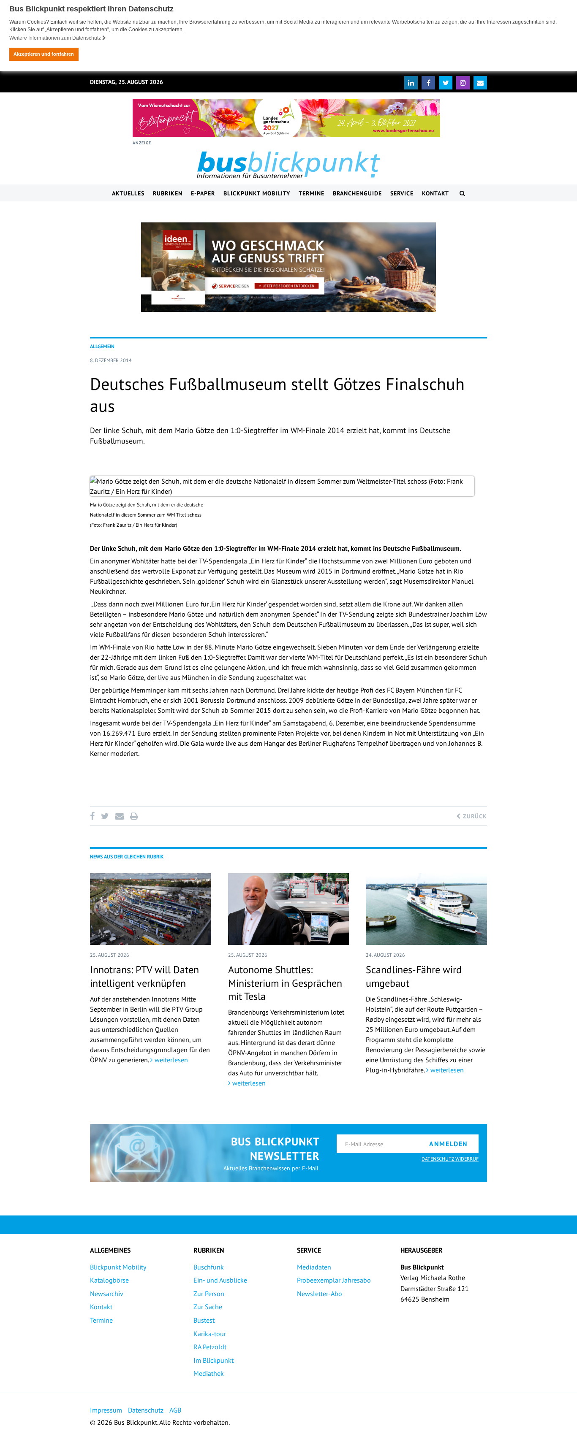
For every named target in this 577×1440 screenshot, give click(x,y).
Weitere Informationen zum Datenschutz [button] (55, 38)
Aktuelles (128, 193)
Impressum (106, 1410)
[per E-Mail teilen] (119, 816)
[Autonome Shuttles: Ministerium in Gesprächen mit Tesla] (288, 909)
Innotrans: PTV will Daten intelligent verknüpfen (144, 976)
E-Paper (203, 193)
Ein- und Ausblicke (220, 1280)
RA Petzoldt (209, 1347)
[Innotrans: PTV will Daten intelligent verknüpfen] (150, 909)
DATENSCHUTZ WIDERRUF (450, 1159)
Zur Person (208, 1293)
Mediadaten (314, 1267)
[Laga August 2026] (286, 118)
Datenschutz (145, 1410)
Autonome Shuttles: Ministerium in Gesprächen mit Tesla (285, 982)
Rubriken (167, 193)
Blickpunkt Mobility (256, 193)
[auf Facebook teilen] (94, 816)
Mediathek (208, 1373)
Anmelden (448, 1144)
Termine (311, 193)
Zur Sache (207, 1306)
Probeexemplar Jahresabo (334, 1280)
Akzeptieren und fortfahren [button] (44, 54)
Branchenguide (357, 193)
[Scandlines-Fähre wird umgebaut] (426, 909)
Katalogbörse (109, 1280)
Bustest (204, 1320)
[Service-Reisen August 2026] (288, 267)
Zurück (474, 816)
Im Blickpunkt (213, 1360)
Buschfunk (208, 1267)
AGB (175, 1410)
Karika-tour (209, 1333)
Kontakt (435, 193)
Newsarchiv (106, 1293)
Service (402, 193)
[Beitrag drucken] (134, 816)
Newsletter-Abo (319, 1293)
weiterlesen (170, 1060)
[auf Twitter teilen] (105, 816)
